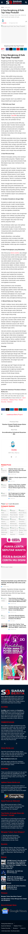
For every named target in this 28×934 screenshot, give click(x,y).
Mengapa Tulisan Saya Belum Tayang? (11, 896)
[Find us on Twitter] (5, 743)
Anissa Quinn (10, 852)
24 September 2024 (13, 23)
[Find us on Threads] (16, 743)
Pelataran (10, 847)
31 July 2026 (12, 620)
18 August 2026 (12, 474)
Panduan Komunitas (5, 928)
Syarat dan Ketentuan (6, 926)
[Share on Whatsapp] (21, 49)
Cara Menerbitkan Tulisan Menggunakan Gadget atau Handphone (14, 899)
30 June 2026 (12, 498)
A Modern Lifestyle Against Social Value (18, 478)
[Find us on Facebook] (2, 743)
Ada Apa (6, 849)
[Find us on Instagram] (7, 743)
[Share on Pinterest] (18, 49)
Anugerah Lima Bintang (11, 850)
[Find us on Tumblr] (13, 743)
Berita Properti (17, 847)
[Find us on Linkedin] (10, 743)
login (7, 504)
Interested (14, 809)
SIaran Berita (7, 931)
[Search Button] (26, 2)
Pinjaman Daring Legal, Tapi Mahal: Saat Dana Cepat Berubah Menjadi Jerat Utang (17, 470)
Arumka (4, 23)
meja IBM (13, 115)
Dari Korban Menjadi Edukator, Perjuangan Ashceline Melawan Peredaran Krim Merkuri (17, 617)
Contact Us (23, 928)
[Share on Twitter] (11, 49)
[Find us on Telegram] (19, 743)
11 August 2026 (5, 586)
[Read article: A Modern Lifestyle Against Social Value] (4, 479)
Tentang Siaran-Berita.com (7, 923)
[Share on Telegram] (25, 49)
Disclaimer (9, 402)
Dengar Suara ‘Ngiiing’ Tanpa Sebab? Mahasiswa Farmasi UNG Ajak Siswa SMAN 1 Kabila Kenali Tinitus (17, 625)
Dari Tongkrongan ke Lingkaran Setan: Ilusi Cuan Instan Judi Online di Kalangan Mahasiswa (17, 494)
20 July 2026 (12, 481)
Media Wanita (4, 847)
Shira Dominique (18, 852)
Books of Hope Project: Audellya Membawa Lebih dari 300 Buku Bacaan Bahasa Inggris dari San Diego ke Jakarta (17, 486)
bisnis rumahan (15, 253)
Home (2, 7)
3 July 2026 (11, 489)
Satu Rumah (12, 849)
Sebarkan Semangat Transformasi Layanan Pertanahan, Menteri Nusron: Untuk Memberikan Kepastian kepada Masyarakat (17, 608)
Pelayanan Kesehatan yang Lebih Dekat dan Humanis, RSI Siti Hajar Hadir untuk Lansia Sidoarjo (13, 582)
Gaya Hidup (7, 7)
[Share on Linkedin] (14, 49)
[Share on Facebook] (7, 49)
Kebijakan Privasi (13, 400)
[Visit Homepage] (14, 2)
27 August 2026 (12, 603)
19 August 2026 (12, 612)
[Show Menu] (2, 2)
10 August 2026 (12, 629)
